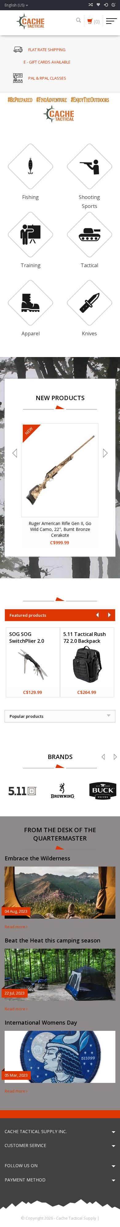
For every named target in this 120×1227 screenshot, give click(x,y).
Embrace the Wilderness (37, 858)
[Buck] (103, 791)
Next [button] (105, 453)
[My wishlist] (98, 4)
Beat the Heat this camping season (52, 940)
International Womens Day (41, 1022)
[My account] (106, 4)
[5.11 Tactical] (23, 791)
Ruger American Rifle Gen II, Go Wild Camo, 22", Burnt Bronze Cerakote (60, 529)
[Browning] (63, 791)
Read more (15, 926)
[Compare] (90, 4)
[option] (60, 108)
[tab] (60, 615)
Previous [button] (15, 453)
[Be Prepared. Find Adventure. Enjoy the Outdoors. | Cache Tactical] (30, 20)
